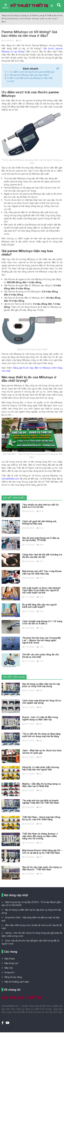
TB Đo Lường (38, 15)
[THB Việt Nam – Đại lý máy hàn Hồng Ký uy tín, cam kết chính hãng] (11, 822)
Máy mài (9, 967)
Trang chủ (6, 15)
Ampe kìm (9, 972)
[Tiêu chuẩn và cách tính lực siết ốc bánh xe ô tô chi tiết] (11, 510)
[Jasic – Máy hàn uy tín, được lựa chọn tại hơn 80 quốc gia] (11, 755)
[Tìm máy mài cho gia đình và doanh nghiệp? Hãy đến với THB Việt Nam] (11, 806)
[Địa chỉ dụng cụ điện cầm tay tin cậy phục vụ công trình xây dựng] (11, 689)
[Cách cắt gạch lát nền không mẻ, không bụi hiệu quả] (11, 526)
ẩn (57, 68)
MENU (5, 7)
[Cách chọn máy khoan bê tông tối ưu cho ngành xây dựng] (11, 705)
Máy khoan (10, 958)
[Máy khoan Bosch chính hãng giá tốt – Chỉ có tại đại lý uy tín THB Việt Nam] (11, 855)
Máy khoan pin (11, 963)
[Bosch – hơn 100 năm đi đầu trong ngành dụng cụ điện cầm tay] (11, 722)
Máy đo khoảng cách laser (17, 981)
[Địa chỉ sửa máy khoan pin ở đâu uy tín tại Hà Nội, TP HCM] (11, 543)
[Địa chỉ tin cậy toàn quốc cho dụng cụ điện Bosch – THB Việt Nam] (11, 872)
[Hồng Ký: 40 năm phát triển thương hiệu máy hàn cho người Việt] (11, 772)
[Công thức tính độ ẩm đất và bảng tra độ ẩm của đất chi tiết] (11, 560)
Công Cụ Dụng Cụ (21, 15)
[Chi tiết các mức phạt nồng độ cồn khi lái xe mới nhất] (11, 660)
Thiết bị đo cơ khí (54, 15)
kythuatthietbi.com (10, 478)
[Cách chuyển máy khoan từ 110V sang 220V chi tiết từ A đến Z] (11, 626)
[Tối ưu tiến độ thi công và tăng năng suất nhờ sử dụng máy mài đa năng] (11, 739)
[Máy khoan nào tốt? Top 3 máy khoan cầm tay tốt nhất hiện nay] (11, 576)
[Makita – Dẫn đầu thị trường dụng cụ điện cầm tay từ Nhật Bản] (11, 789)
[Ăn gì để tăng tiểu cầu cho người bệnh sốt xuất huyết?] (11, 610)
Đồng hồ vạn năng (13, 977)
